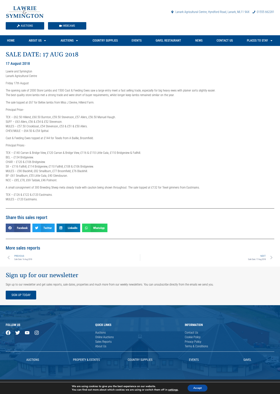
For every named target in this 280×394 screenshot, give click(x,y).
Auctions (67, 40)
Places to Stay (257, 40)
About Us (35, 40)
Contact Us (225, 40)
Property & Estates (86, 360)
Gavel (247, 360)
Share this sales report (26, 217)
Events (137, 40)
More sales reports (23, 248)
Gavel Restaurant (168, 40)
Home (11, 40)
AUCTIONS (32, 360)
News (198, 40)
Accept (197, 388)
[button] (18, 228)
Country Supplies (105, 40)
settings (173, 390)
